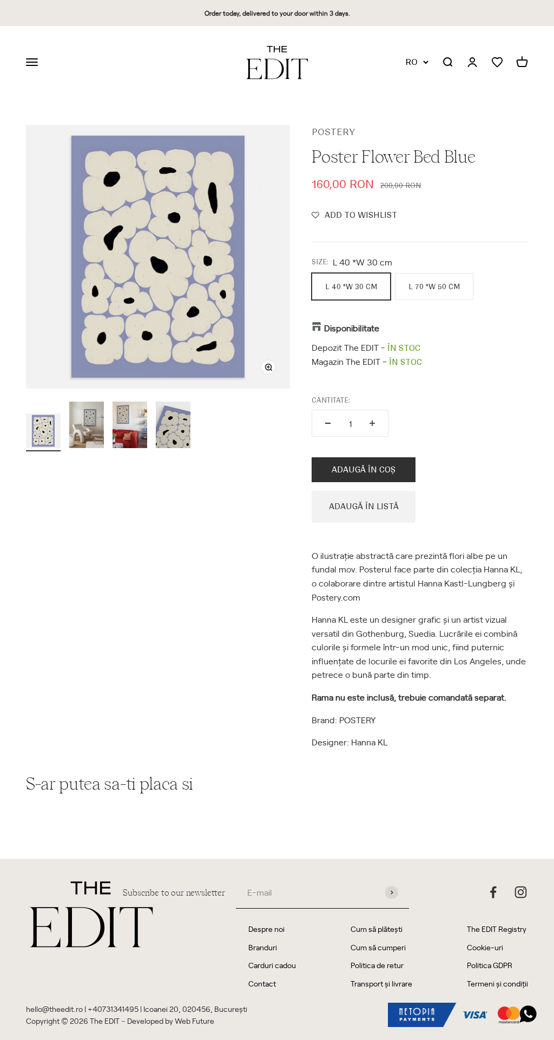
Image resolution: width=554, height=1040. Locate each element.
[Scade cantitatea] (328, 423)
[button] (354, 215)
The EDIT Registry (496, 929)
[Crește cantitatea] (372, 423)
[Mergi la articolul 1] (43, 432)
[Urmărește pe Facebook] (493, 892)
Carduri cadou (272, 965)
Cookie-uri (485, 947)
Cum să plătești (377, 929)
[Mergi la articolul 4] (173, 426)
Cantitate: (331, 400)
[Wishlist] (497, 62)
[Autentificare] (472, 63)
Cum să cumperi (378, 947)
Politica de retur (377, 965)
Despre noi (266, 929)
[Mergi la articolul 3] (130, 426)
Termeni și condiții (497, 983)
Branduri (262, 947)
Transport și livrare (381, 983)
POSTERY (333, 131)
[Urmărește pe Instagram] (520, 892)
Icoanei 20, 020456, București (195, 1009)
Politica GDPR (489, 965)
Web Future (194, 1021)
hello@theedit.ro (54, 1009)
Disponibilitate (351, 328)
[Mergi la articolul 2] (86, 426)
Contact (262, 983)
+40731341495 (113, 1009)
